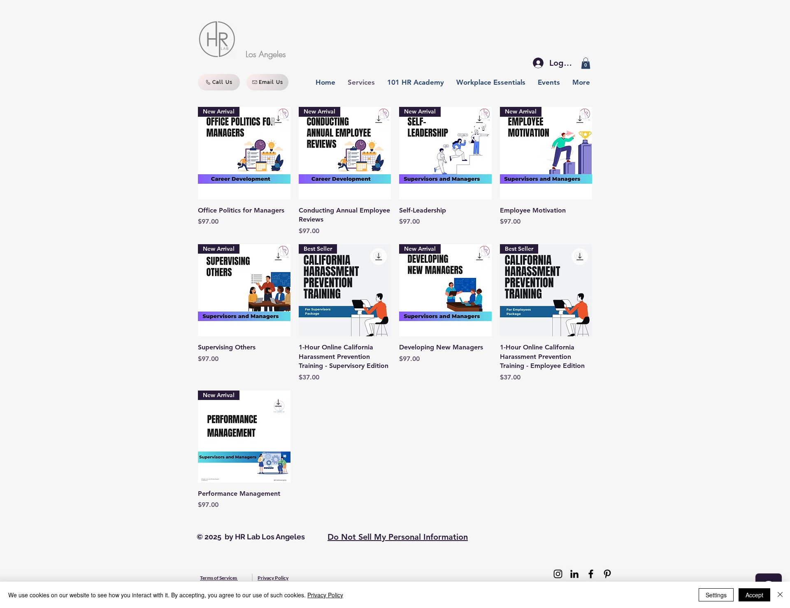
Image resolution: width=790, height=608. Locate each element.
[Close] (780, 594)
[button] (585, 63)
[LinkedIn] (574, 574)
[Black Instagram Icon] (558, 574)
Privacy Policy (325, 595)
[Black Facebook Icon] (591, 574)
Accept (754, 595)
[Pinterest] (607, 574)
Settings (716, 595)
